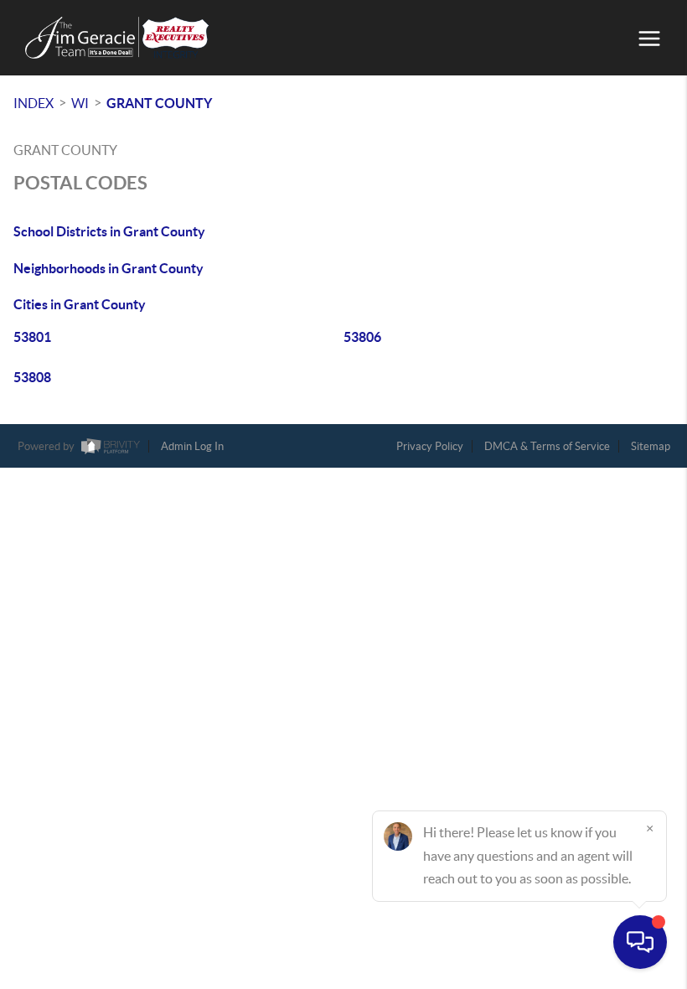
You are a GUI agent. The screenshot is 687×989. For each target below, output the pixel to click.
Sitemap (650, 446)
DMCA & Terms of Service (547, 446)
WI (80, 103)
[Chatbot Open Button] (640, 942)
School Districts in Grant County (109, 231)
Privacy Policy (429, 446)
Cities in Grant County (79, 304)
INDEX (33, 103)
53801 (32, 337)
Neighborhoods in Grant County (108, 268)
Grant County (159, 103)
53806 (362, 337)
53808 (32, 377)
